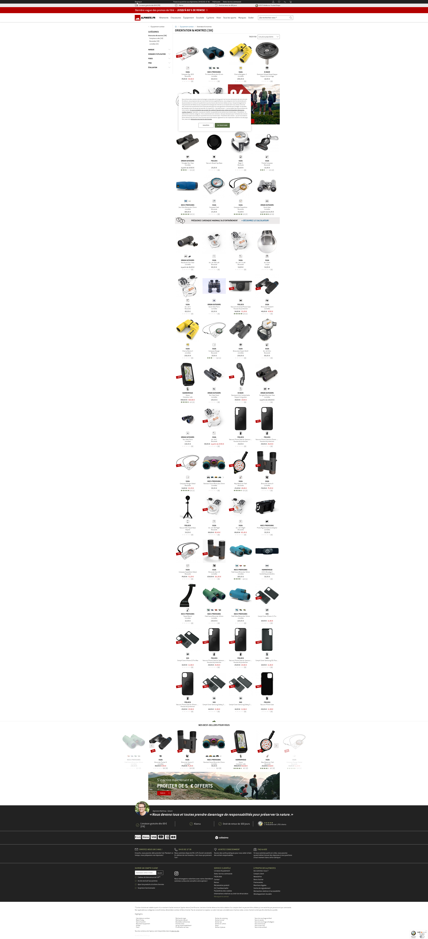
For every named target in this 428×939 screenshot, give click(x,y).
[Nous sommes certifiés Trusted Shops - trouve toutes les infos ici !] (260, 824)
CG (215, 888)
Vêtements (163, 17)
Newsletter (258, 877)
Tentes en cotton (220, 924)
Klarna (181, 5)
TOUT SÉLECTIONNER (222, 125)
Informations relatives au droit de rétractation (231, 894)
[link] (159, 26)
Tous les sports (229, 17)
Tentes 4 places (220, 927)
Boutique (138, 2)
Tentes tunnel (219, 920)
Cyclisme (210, 17)
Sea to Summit (141, 922)
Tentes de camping (221, 918)
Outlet (251, 17)
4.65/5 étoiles (269, 5)
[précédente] (205, 477)
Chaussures (176, 17)
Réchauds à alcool (181, 920)
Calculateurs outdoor (143, 918)
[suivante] (223, 477)
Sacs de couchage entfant (263, 918)
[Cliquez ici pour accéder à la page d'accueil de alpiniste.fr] (146, 17)
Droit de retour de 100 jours (228, 5)
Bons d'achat (258, 879)
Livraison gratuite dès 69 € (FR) (149, 5)
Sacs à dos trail (260, 925)
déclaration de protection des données (201, 119)
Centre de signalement (262, 888)
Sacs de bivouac (260, 924)
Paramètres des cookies (223, 891)
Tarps (217, 925)
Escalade (200, 17)
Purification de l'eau (182, 927)
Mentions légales (260, 885)
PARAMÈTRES (206, 125)
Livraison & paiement (222, 871)
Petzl (137, 927)
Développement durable (263, 894)
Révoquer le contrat (221, 896)
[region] (215, 112)
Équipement (188, 17)
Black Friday (140, 920)
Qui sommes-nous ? (261, 871)
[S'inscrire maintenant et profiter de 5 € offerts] (214, 786)
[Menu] (426, 931)
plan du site (175, 931)
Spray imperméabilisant (183, 925)
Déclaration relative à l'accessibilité (267, 891)
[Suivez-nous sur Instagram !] (178, 874)
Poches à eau (180, 924)
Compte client (259, 874)
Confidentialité (222, 888)
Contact (217, 879)
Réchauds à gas (181, 918)
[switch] (422, 936)
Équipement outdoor (187, 27)
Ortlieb (138, 925)
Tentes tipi (218, 922)
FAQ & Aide (218, 877)
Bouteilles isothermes (183, 922)
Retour (216, 882)
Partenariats (258, 882)
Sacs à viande (259, 920)
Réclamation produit (221, 885)
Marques (242, 17)
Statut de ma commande (223, 874)
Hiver (218, 17)
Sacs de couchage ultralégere (264, 922)
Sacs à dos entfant (261, 927)
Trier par (252, 37)
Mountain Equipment (143, 924)
